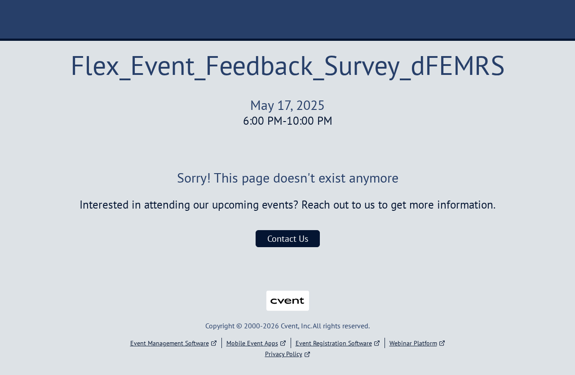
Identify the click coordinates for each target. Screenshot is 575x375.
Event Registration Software (334, 343)
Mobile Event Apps (252, 343)
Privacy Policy (283, 354)
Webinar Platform (413, 343)
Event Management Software (169, 343)
